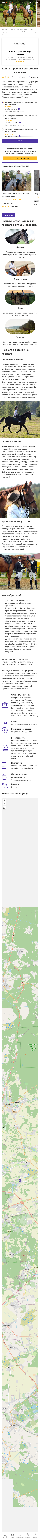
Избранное (34, 77)
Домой (5, 1537)
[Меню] (36, 2)
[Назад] (3, 2)
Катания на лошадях (30, 32)
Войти (35, 1537)
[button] (20, 1180)
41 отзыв (14, 77)
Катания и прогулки (14, 32)
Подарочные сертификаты (18, 30)
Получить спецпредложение (20, 158)
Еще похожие (8, 215)
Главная (4, 30)
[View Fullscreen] (4, 807)
